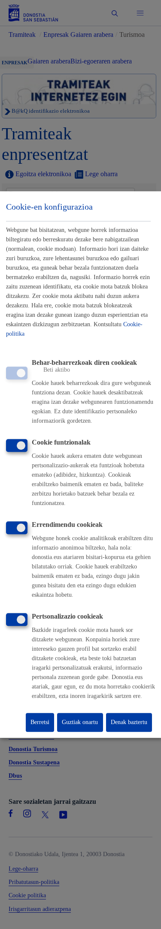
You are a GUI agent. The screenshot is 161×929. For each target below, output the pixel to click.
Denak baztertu (129, 722)
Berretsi (39, 722)
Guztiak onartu (80, 722)
